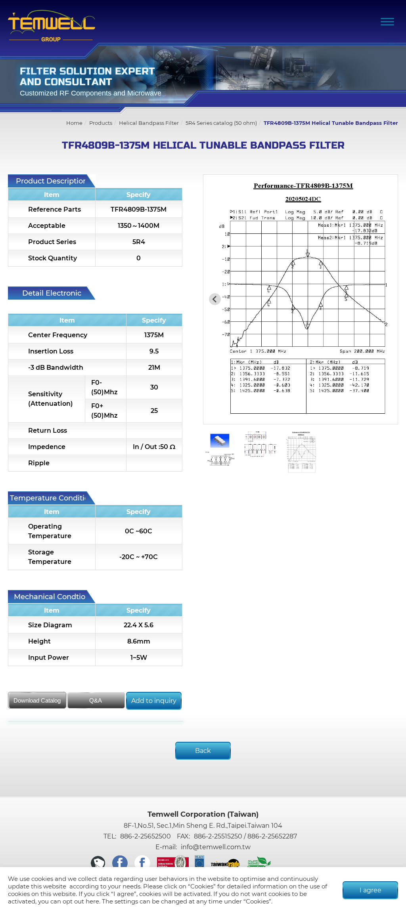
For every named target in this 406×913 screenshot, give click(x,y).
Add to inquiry (153, 701)
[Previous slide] (215, 299)
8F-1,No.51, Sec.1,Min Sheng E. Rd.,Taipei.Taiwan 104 (203, 825)
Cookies (201, 886)
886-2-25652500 (145, 836)
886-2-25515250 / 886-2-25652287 (245, 836)
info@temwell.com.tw (216, 847)
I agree (370, 890)
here (92, 901)
